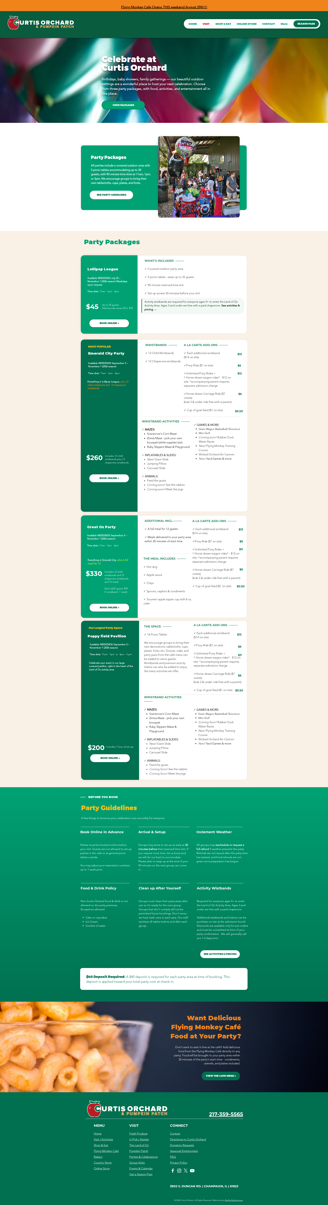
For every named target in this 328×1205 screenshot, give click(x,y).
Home (97, 1133)
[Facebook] (172, 1170)
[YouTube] (192, 1170)
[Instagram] (179, 1170)
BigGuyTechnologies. (234, 1200)
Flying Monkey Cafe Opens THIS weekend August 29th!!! (164, 7)
